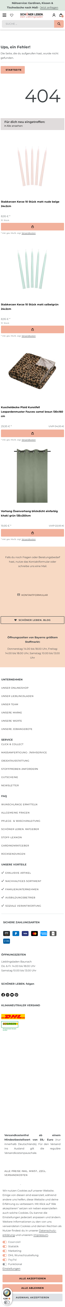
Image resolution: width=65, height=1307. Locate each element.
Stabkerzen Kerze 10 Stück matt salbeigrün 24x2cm (30, 306)
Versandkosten (29, 233)
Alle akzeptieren (32, 1278)
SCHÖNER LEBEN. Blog (35, 620)
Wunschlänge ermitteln (19, 804)
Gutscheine (9, 777)
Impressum (40, 1235)
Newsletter (10, 785)
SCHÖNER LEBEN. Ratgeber (20, 829)
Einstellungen (11, 1268)
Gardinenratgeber (15, 845)
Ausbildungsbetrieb (20, 897)
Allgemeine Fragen (15, 812)
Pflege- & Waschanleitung (20, 820)
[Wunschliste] (11, 15)
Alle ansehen (14, 125)
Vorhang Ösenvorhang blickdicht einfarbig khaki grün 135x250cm (29, 513)
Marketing (14, 1250)
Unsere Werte (11, 720)
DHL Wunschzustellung (23, 1255)
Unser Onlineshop (15, 687)
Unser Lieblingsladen (17, 696)
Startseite (14, 69)
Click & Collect (12, 744)
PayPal (12, 1259)
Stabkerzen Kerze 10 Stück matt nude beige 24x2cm (30, 204)
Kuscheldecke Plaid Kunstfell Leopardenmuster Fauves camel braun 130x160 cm (32, 412)
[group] (32, 165)
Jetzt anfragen (49, 7)
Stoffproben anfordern (19, 769)
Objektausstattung (15, 760)
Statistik (13, 1246)
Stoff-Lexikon (11, 837)
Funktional (15, 1264)
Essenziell (14, 1241)
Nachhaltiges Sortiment (23, 881)
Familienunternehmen (22, 889)
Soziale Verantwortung (23, 905)
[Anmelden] (53, 15)
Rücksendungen (13, 853)
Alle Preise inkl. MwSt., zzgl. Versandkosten (25, 1173)
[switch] (7, 1302)
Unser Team (9, 704)
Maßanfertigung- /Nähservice (24, 752)
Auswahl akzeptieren (32, 1297)
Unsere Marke (11, 712)
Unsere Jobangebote (16, 729)
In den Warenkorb (32, 226)
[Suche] (59, 24)
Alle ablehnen (32, 1288)
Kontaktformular (34, 595)
